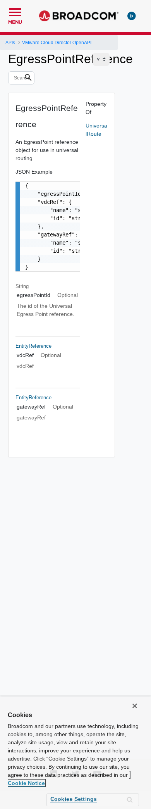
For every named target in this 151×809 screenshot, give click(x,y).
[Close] (134, 706)
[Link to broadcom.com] (78, 16)
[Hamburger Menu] (15, 11)
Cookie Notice (26, 783)
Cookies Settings (73, 799)
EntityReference (33, 346)
